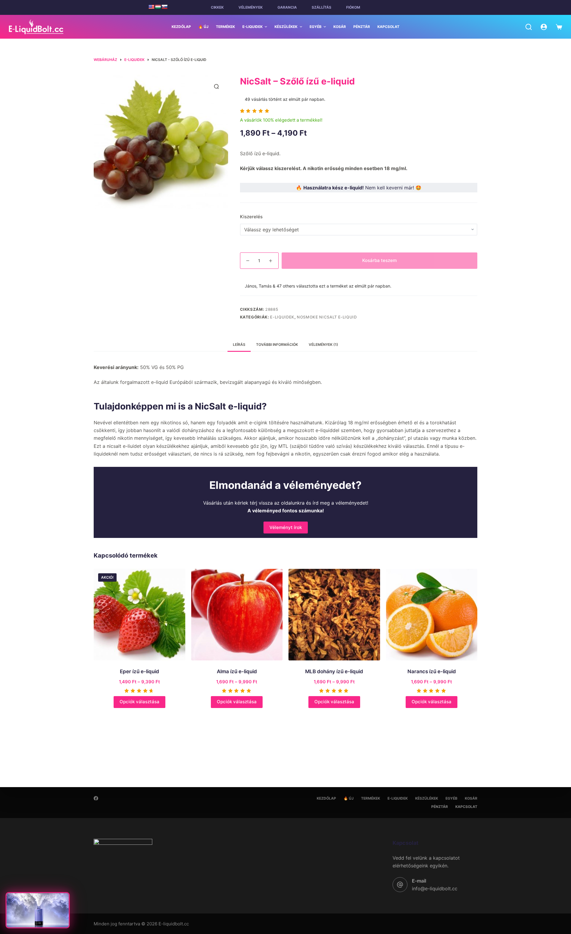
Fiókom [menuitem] (353, 7)
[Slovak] (164, 6)
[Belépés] (544, 27)
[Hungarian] (158, 6)
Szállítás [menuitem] (321, 7)
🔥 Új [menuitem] (203, 26)
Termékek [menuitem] (225, 26)
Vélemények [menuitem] (251, 7)
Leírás (239, 344)
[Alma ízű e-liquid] (237, 614)
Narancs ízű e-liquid (431, 671)
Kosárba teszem (379, 260)
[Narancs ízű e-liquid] (432, 614)
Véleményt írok (285, 527)
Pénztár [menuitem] (361, 26)
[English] (151, 6)
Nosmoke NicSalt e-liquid (327, 317)
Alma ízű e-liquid (237, 671)
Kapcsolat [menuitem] (388, 26)
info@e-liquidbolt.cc (434, 888)
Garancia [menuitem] (287, 7)
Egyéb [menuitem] (315, 26)
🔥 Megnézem (37, 920)
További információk (277, 344)
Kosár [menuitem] (339, 26)
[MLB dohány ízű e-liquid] (334, 614)
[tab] (239, 344)
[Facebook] (96, 798)
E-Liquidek (282, 317)
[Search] (528, 27)
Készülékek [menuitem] (285, 26)
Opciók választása (139, 701)
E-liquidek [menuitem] (252, 26)
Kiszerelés (251, 216)
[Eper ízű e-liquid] (139, 614)
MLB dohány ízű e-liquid (334, 671)
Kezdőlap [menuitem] (181, 26)
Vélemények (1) (323, 344)
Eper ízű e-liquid (139, 671)
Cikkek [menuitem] (217, 7)
